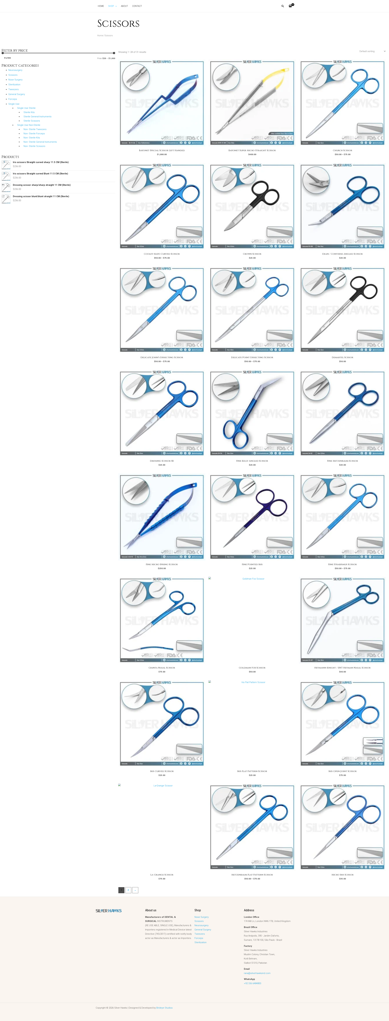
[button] (282, 6)
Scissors (12, 75)
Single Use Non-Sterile (28, 125)
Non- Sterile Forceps (34, 133)
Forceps (12, 99)
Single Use (13, 104)
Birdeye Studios (164, 1007)
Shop (111, 6)
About (124, 6)
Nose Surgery (15, 79)
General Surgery (16, 94)
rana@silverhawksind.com (257, 973)
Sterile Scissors (32, 120)
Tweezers (13, 89)
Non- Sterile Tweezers (35, 129)
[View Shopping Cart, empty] (290, 6)
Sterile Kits (29, 112)
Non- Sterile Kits (32, 137)
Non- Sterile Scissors (34, 146)
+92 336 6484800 (252, 983)
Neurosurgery (15, 70)
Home (101, 6)
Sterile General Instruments (38, 116)
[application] (115, 6)
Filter (7, 58)
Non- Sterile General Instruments (40, 142)
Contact (137, 6)
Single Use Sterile (26, 108)
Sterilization (14, 84)
